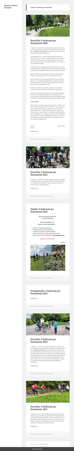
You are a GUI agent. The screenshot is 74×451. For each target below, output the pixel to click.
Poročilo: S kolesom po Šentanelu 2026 (43, 42)
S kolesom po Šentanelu (48, 139)
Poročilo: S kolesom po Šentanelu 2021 (43, 408)
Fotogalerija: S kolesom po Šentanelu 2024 (45, 292)
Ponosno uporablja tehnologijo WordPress (39, 444)
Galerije (40, 306)
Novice (39, 139)
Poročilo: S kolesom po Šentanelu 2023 (43, 340)
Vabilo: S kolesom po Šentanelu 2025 (42, 210)
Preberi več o (34, 131)
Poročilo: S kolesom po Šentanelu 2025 (43, 173)
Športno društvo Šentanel (10, 6)
